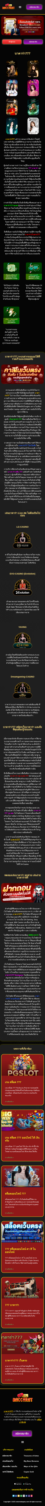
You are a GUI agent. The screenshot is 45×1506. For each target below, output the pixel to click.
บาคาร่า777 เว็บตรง (16, 1360)
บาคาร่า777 (10, 139)
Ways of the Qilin (31, 1466)
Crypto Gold (29, 1472)
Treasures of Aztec (31, 1456)
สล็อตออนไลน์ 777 (15, 1193)
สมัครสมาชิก (7, 1456)
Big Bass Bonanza (31, 1461)
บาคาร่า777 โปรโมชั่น (27, 445)
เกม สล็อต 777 (13, 1082)
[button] (20, 7)
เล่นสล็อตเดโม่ (7, 1461)
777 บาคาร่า (12, 1305)
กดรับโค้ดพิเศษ (7, 1472)
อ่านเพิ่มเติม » (9, 1101)
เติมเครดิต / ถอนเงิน (9, 1466)
